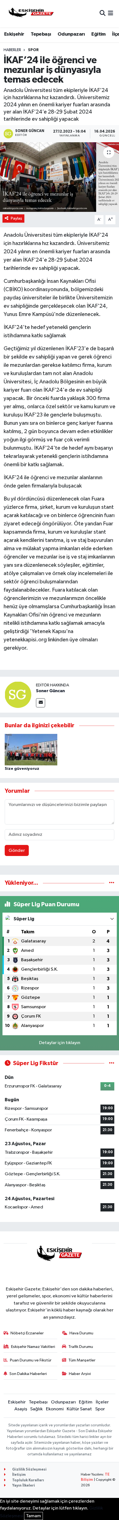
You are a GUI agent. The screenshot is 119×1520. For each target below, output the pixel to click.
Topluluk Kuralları (27, 1480)
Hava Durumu (81, 1333)
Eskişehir (14, 34)
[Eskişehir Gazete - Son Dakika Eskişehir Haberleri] (31, 13)
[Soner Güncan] (18, 694)
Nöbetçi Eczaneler (27, 1333)
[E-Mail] (40, 702)
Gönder (17, 850)
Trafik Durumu (80, 1347)
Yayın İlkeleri (23, 1485)
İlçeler (102, 1402)
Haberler (12, 50)
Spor (33, 50)
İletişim (18, 1475)
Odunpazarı (71, 34)
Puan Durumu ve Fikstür (30, 1360)
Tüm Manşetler (81, 1360)
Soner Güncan (50, 691)
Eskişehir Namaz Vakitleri (33, 1347)
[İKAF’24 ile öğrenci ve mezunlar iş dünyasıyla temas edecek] (59, 177)
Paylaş (16, 218)
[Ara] (102, 13)
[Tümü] (111, 883)
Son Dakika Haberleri (28, 1374)
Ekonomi (55, 1409)
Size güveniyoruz (22, 769)
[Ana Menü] (110, 13)
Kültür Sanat (79, 1409)
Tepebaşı (41, 34)
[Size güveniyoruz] (31, 749)
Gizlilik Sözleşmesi (28, 1469)
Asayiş (20, 1409)
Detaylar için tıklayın (59, 1042)
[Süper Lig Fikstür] (111, 1063)
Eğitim (98, 34)
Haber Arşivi (80, 1374)
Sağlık (36, 1409)
